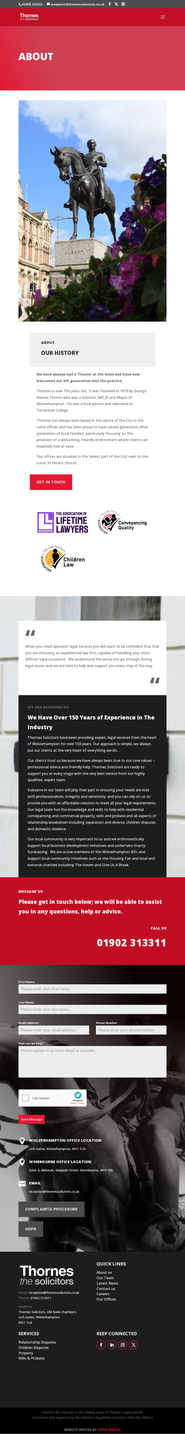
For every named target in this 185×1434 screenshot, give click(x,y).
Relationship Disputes (37, 1342)
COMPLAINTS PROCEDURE (51, 1209)
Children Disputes (33, 1347)
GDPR (30, 1229)
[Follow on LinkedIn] (111, 1344)
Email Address (29, 1023)
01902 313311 (32, 4)
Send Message (31, 1119)
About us (104, 1272)
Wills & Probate (31, 1358)
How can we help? (31, 1043)
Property (25, 1353)
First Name (27, 982)
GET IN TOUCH (51, 482)
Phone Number (106, 1023)
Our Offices (106, 1299)
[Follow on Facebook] (101, 1344)
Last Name (27, 1002)
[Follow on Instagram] (122, 1344)
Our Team (105, 1277)
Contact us (106, 1288)
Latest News (107, 1283)
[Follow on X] (133, 1344)
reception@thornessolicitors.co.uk (54, 1292)
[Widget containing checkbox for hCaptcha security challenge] (52, 1098)
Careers (103, 1293)
